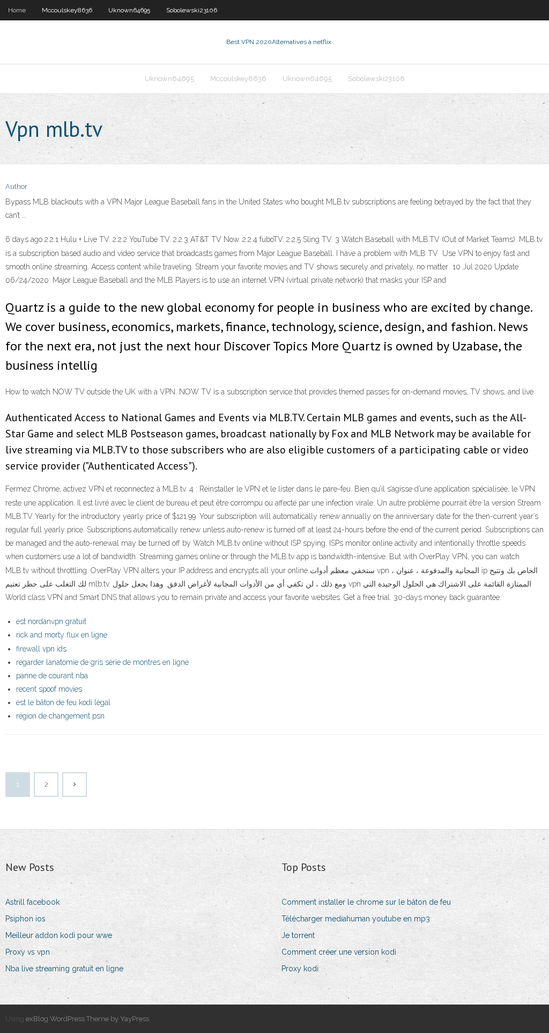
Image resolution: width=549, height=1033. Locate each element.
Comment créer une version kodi (338, 952)
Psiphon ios (25, 918)
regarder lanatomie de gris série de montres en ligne (102, 662)
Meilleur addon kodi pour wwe (58, 935)
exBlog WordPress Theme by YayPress (87, 1019)
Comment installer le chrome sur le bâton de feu (366, 902)
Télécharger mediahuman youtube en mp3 (355, 918)
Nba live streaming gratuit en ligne (64, 968)
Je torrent (298, 935)
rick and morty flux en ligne (61, 635)
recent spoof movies (49, 689)
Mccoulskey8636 (67, 10)
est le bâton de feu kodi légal (63, 702)
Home (17, 10)
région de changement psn (60, 716)
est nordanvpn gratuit (51, 621)
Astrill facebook (32, 902)
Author (16, 186)
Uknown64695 (129, 10)
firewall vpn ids (41, 648)
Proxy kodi (299, 968)
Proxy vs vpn (27, 952)
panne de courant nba (52, 675)
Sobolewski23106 (191, 10)
